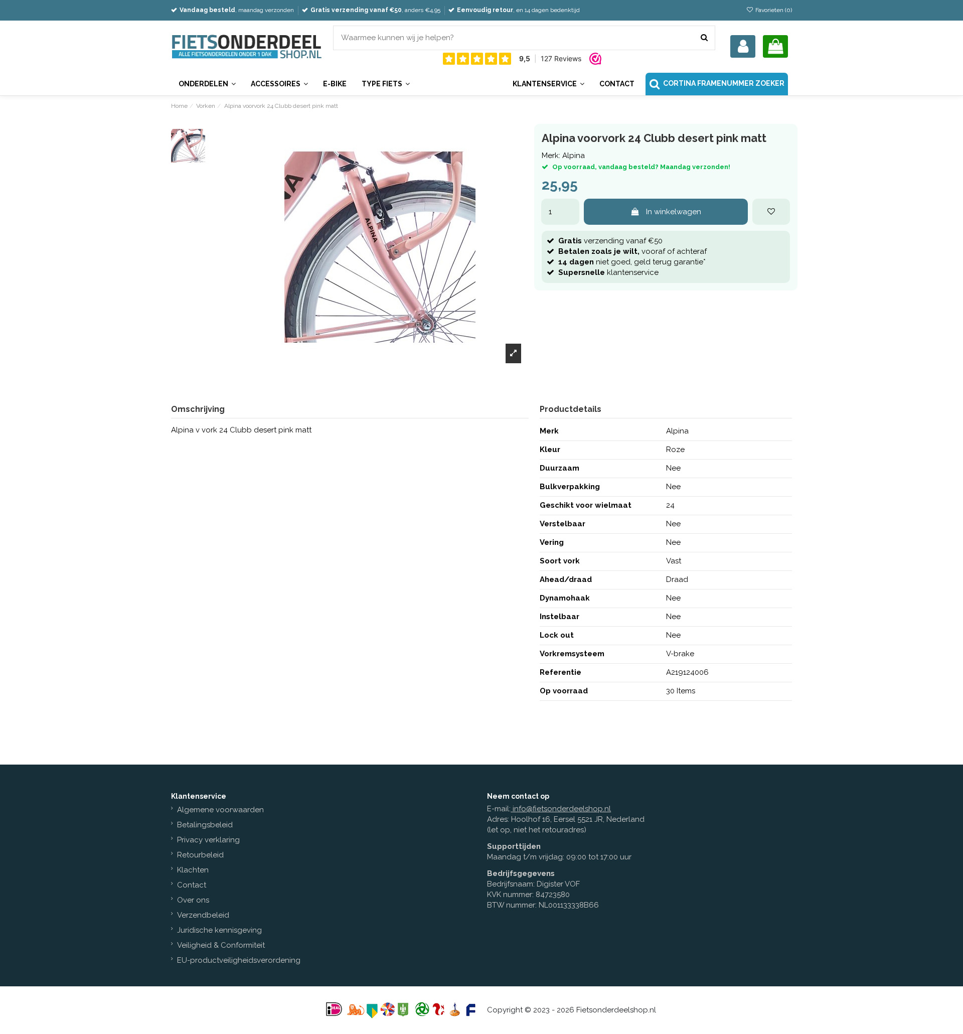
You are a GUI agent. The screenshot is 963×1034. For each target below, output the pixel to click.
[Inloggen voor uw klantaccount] (742, 46)
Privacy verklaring (208, 839)
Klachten (193, 869)
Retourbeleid (200, 854)
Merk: (551, 155)
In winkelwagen (673, 211)
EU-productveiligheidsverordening (238, 960)
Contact (191, 885)
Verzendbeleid (203, 915)
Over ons (193, 900)
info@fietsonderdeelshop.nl (562, 808)
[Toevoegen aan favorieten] (771, 212)
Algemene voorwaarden (220, 809)
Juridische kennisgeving (219, 930)
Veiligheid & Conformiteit (221, 945)
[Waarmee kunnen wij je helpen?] (704, 38)
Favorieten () (772, 10)
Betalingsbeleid (205, 824)
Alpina (573, 155)
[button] (548, 84)
